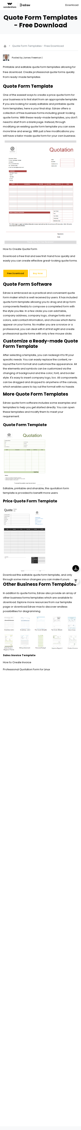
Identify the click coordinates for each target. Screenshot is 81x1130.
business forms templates (27, 597)
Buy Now (38, 273)
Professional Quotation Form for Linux (26, 669)
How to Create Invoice (17, 662)
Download (71, 5)
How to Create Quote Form (20, 249)
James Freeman (32, 57)
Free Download (15, 273)
